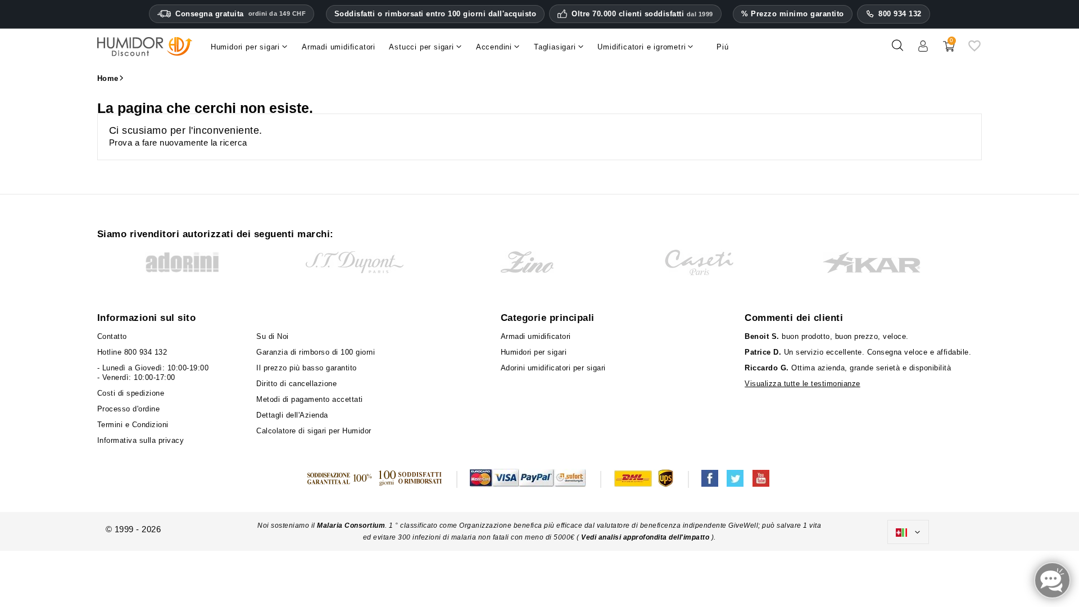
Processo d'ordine (128, 409)
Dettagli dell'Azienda (292, 415)
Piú (722, 47)
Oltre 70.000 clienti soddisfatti (642, 14)
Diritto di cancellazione (296, 383)
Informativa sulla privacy (140, 440)
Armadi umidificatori (536, 336)
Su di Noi (272, 336)
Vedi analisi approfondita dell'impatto (645, 537)
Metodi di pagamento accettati (309, 399)
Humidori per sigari (534, 352)
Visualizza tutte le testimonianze (802, 383)
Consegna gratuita (240, 14)
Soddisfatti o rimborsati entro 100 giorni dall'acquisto (435, 14)
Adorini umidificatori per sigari (553, 368)
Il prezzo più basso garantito (306, 368)
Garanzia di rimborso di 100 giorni (315, 352)
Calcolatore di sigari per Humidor (313, 431)
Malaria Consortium (351, 525)
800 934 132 (900, 14)
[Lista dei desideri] (974, 50)
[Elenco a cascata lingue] (908, 532)
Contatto (112, 336)
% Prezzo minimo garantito (792, 14)
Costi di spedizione (131, 393)
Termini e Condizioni (133, 424)
